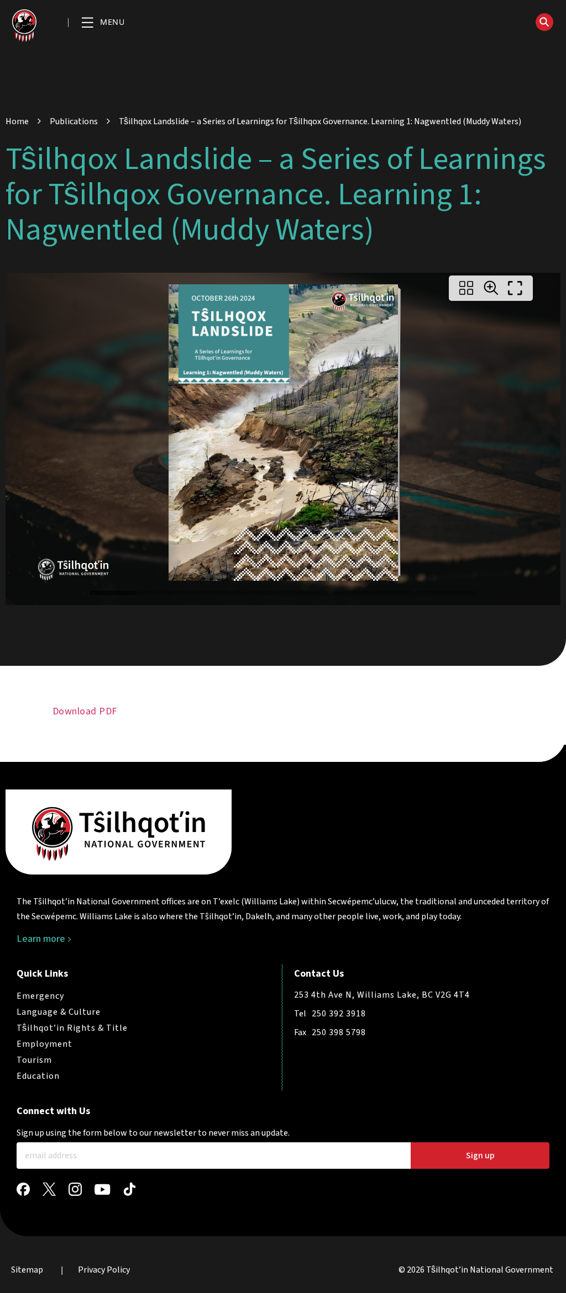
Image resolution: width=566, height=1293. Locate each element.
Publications (74, 121)
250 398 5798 (339, 1032)
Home (17, 121)
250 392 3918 (339, 1014)
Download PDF (85, 711)
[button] (103, 23)
